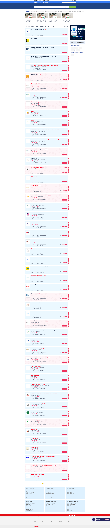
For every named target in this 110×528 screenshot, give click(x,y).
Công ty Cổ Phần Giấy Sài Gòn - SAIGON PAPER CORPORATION (40, 94)
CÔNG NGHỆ (43, 520)
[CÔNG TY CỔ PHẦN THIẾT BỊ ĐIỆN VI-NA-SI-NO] (28, 359)
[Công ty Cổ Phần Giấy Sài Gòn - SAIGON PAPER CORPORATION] (28, 95)
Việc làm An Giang (48, 492)
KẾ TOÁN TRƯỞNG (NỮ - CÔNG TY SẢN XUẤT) (39, 357)
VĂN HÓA (52, 520)
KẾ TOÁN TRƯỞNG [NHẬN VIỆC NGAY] (37, 222)
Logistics (80, 47)
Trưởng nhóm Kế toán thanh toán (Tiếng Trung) (39, 403)
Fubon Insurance (33, 475)
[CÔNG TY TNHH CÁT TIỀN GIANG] (28, 113)
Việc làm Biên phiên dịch (29, 497)
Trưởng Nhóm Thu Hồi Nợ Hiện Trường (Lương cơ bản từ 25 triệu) (42, 465)
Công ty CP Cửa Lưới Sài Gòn (35, 39)
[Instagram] (73, 516)
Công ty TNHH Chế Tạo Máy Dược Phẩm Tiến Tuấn (38, 159)
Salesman (76, 52)
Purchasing (81, 52)
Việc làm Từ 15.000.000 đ (70, 494)
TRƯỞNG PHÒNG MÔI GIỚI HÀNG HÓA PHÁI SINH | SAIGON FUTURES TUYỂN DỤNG (44, 394)
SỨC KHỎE (60, 521)
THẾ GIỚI (35, 521)
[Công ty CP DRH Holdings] (28, 341)
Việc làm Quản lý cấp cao (29, 509)
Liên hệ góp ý (68, 526)
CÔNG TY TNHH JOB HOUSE (35, 103)
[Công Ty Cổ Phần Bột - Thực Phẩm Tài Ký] (28, 196)
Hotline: (73, 526)
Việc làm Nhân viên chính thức (50, 503)
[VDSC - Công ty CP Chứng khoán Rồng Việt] (28, 305)
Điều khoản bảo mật (64, 526)
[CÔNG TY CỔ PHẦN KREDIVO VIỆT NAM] (28, 467)
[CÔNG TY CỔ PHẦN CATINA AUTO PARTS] (28, 58)
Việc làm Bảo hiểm (28, 494)
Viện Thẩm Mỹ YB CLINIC (34, 448)
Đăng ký (71, 4)
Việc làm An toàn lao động (29, 491)
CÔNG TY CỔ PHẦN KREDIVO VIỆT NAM (36, 466)
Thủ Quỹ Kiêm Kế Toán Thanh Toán (37, 257)
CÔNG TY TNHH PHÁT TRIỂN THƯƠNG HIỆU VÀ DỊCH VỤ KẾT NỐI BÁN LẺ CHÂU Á (42, 75)
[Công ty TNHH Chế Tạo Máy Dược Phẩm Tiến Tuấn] (28, 160)
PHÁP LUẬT (35, 522)
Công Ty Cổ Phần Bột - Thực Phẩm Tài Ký (37, 196)
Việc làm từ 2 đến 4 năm (70, 506)
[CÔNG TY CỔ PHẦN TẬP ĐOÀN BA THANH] (28, 422)
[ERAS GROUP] (28, 151)
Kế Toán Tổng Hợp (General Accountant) (38, 320)
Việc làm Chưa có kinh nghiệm (71, 504)
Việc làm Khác (48, 506)
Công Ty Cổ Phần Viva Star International (37, 412)
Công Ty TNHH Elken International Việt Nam (37, 214)
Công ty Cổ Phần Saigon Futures (35, 395)
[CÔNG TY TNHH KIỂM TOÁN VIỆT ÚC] (28, 440)
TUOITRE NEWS (44, 0)
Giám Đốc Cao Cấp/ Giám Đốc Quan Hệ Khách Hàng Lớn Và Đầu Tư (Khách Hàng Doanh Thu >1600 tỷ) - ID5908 (45, 130)
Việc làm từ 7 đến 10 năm (70, 509)
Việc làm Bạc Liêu (48, 494)
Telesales (72, 54)
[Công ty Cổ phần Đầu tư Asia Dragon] (28, 187)
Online (72, 45)
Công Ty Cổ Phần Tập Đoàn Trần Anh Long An (37, 205)
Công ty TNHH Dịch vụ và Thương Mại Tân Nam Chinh (38, 276)
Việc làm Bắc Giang (49, 497)
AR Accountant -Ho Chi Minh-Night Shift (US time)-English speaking (43, 456)
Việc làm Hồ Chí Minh (49, 491)
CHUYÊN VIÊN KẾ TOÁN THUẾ (36, 366)
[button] (60, 34)
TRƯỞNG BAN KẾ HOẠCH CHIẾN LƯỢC (38, 29)
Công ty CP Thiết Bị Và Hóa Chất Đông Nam (37, 121)
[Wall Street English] (28, 49)
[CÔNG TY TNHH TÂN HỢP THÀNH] (28, 85)
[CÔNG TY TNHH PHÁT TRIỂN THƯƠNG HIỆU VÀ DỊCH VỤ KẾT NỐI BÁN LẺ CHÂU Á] (28, 76)
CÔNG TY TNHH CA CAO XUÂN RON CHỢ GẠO (37, 177)
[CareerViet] (72, 515)
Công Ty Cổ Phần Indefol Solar (35, 331)
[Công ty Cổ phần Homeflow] (28, 322)
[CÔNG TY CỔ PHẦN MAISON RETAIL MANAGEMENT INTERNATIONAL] (28, 169)
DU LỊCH (43, 522)
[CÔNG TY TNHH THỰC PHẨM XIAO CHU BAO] (28, 250)
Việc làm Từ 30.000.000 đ (70, 497)
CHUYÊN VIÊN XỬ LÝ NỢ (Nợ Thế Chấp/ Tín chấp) (39, 266)
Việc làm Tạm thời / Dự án (49, 504)
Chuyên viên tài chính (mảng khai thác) (37, 149)
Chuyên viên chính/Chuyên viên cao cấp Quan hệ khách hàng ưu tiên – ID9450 (44, 65)
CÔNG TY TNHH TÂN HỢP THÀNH (35, 85)
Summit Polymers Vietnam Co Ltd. (36, 457)
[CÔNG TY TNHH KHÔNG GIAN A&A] (28, 259)
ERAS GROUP (33, 150)
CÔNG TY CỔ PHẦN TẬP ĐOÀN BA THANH (37, 421)
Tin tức (40, 2)
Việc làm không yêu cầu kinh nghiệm (72, 503)
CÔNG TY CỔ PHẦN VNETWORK (35, 285)
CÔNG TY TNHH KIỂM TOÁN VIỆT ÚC (36, 439)
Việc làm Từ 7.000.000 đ (70, 492)
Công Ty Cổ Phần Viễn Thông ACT (36, 30)
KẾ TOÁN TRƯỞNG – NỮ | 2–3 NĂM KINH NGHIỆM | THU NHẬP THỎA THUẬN (44, 56)
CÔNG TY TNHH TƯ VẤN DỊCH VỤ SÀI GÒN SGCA (38, 367)
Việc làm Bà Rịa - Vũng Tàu (50, 493)
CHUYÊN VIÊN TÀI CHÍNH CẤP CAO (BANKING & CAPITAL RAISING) (43, 330)
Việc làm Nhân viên (28, 505)
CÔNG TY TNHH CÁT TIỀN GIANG (35, 112)
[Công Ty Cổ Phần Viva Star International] (28, 413)
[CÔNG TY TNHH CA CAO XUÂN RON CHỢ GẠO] (28, 178)
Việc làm (43, 2)
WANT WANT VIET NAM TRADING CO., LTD (37, 404)
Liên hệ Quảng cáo (59, 526)
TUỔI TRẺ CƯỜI (47, 0)
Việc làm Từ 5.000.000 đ (70, 491)
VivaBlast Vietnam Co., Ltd (35, 376)
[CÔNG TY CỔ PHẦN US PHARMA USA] (28, 233)
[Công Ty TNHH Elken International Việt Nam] (28, 215)
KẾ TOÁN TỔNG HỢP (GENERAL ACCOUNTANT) (39, 248)
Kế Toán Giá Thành (34, 239)
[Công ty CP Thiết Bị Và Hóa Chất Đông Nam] (28, 122)
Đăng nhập (74, 4)
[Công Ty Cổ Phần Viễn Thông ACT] (28, 31)
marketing (72, 52)
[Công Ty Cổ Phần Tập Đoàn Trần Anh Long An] (28, 206)
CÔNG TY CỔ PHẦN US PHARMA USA (36, 232)
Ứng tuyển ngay (64, 34)
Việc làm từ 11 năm (69, 510)
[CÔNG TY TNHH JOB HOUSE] (28, 104)
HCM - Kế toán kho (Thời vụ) (36, 167)
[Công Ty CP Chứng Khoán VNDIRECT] (28, 350)
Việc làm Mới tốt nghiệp (29, 504)
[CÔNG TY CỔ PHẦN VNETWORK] (28, 286)
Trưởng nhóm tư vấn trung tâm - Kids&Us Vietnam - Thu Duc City (42, 47)
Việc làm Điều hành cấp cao (29, 510)
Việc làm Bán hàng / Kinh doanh (30, 492)
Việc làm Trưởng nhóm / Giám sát (30, 506)
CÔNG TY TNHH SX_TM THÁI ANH (35, 241)
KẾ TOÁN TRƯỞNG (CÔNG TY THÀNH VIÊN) (38, 275)
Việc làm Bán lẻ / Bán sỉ (29, 493)
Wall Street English (33, 48)
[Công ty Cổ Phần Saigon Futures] (28, 395)
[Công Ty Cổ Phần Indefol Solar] (28, 332)
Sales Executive (76, 45)
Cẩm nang (46, 2)
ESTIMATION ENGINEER (35, 375)
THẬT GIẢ (69, 521)
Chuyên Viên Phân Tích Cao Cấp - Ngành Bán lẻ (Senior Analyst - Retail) (43, 348)
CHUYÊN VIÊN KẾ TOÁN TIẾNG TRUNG (37, 474)
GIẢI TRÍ (52, 521)
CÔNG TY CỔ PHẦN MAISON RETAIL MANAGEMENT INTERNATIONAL (41, 168)
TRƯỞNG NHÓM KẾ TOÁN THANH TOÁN (38, 384)
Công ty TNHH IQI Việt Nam (35, 430)
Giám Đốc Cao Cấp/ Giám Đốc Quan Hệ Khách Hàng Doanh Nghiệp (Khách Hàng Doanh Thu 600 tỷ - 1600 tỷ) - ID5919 (45, 140)
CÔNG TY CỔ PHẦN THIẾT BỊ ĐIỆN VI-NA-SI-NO (37, 358)
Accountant (78, 50)
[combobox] (44, 7)
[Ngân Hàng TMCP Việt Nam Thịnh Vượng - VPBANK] (28, 67)
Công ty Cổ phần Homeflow (35, 322)
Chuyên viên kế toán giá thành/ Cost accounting (39, 194)
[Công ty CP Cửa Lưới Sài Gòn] (28, 40)
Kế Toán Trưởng (33, 293)
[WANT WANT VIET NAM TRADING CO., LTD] (28, 405)
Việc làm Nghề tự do (49, 505)
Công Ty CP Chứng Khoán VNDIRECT (36, 349)
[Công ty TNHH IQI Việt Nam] (28, 431)
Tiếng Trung (73, 50)
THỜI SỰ (35, 520)
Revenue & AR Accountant (35, 284)
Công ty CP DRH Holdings (34, 340)
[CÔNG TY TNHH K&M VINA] (28, 224)
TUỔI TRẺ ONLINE (36, 0)
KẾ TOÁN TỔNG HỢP (34, 101)
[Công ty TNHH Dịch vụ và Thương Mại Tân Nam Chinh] (28, 277)
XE (42, 521)
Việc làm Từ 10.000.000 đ (70, 493)
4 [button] (47, 483)
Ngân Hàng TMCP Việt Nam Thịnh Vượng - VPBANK (38, 66)
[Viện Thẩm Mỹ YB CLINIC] (28, 449)
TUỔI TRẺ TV (40, 0)
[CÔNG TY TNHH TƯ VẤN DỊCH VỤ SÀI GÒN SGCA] (28, 368)
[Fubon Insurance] (28, 476)
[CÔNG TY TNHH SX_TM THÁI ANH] (28, 242)
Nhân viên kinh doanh (74, 47)
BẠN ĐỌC (69, 520)
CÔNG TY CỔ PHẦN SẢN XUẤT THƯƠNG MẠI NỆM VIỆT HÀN (39, 295)
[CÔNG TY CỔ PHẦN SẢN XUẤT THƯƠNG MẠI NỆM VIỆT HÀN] (28, 295)
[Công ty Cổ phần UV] (28, 313)
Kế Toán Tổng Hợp (34, 74)
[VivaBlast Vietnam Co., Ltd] (28, 377)
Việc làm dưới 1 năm (69, 505)
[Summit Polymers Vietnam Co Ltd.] (28, 458)
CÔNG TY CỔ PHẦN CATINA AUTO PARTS (36, 57)
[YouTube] (75, 516)
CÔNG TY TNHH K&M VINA (34, 223)
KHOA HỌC (60, 520)
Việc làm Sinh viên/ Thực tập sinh (30, 503)
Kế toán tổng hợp (34, 38)
